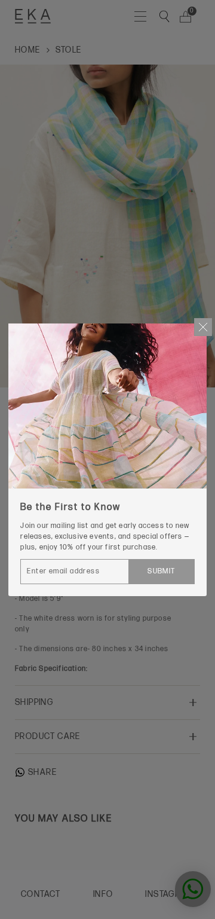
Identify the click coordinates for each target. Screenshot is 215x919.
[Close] (203, 327)
